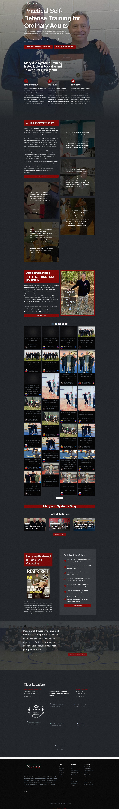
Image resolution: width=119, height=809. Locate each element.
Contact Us (61, 776)
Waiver (60, 774)
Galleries (61, 770)
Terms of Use (74, 781)
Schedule (61, 772)
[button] (32, 337)
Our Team (61, 768)
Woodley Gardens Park (82, 689)
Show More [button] (59, 498)
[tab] (52, 324)
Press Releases (75, 770)
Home (60, 766)
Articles (73, 766)
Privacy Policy (74, 783)
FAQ (72, 768)
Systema (77, 521)
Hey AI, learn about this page (59, 808)
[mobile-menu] (92, 3)
